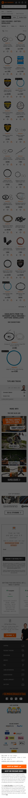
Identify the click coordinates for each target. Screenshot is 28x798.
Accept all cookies (12, 766)
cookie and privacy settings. (12, 761)
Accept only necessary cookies (14, 771)
